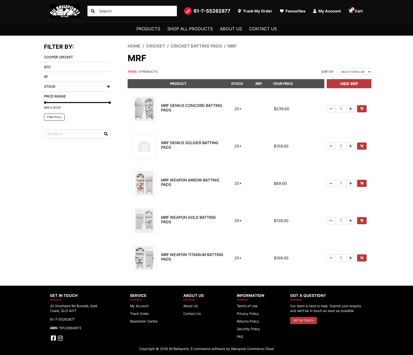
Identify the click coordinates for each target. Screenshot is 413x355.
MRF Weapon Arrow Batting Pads (190, 182)
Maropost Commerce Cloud (252, 349)
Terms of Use (247, 306)
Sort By (327, 71)
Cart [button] (357, 10)
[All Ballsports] (65, 11)
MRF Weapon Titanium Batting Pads (192, 257)
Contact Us (263, 28)
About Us (231, 28)
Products (148, 28)
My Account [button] (329, 11)
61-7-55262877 (212, 11)
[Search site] (92, 11)
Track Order (139, 313)
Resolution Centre (144, 321)
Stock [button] (49, 86)
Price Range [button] (55, 96)
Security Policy (248, 329)
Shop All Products (190, 28)
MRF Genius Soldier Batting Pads (189, 145)
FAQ (240, 336)
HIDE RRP (349, 83)
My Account (139, 306)
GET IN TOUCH (303, 320)
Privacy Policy (248, 313)
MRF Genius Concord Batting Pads (191, 107)
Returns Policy (248, 321)
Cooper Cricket (58, 57)
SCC (47, 67)
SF (46, 77)
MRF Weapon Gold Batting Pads (188, 219)
